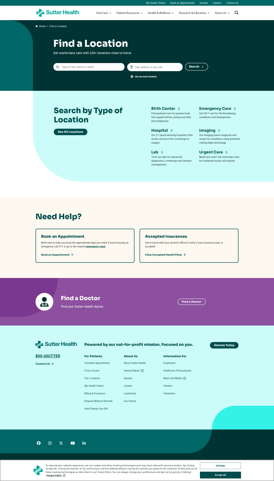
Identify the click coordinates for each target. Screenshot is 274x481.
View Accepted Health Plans (163, 254)
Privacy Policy (56, 475)
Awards (128, 378)
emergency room (95, 246)
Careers (217, 3)
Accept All (220, 474)
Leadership (130, 393)
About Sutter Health (135, 363)
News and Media (175, 378)
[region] (137, 470)
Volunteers (169, 393)
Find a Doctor (192, 301)
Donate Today (224, 345)
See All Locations (70, 132)
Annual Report (134, 370)
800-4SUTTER (48, 355)
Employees (169, 363)
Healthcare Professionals (177, 370)
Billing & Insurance (94, 393)
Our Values (130, 401)
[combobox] (88, 67)
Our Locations (92, 378)
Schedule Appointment (97, 363)
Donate (204, 3)
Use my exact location (146, 76)
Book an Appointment (182, 3)
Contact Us (232, 3)
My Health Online (155, 3)
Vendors (168, 385)
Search (194, 66)
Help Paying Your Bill (96, 408)
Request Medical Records (98, 401)
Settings (220, 465)
